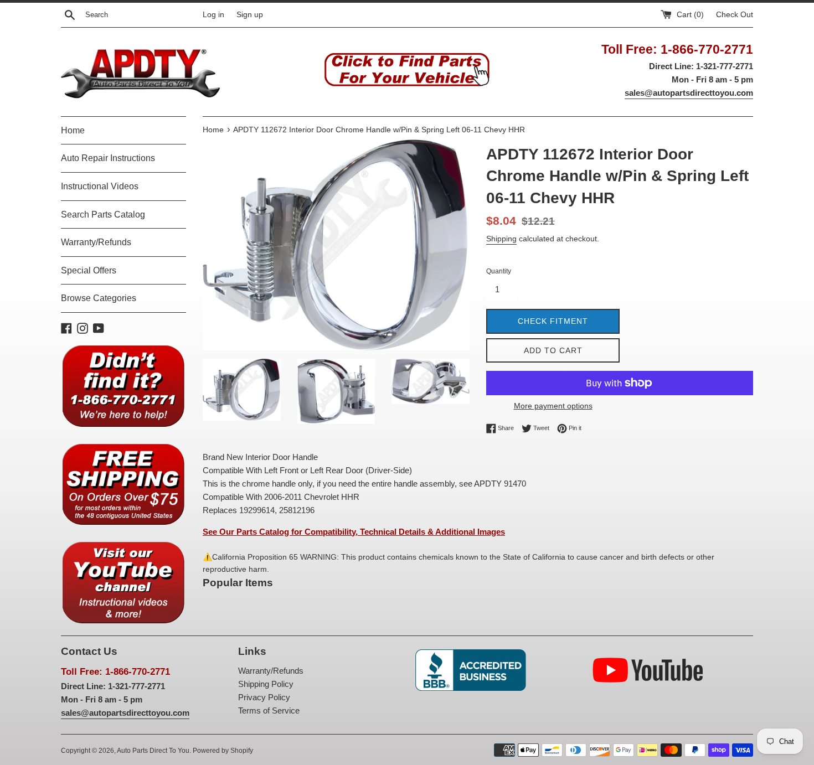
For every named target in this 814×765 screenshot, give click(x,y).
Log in (213, 15)
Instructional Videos (99, 186)
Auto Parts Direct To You (153, 750)
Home (73, 130)
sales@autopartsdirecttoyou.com (689, 92)
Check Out (734, 15)
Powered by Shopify (223, 750)
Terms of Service (269, 710)
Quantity (498, 271)
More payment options (553, 405)
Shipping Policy (265, 684)
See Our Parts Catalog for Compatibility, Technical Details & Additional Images (354, 531)
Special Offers (88, 270)
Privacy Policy (264, 697)
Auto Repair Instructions (108, 158)
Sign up (249, 15)
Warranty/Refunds (96, 242)
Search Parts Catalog (103, 214)
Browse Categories (98, 298)
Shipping (501, 238)
